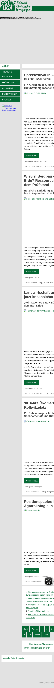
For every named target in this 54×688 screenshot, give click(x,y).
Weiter (37, 635)
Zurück (35, 629)
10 (29, 635)
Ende (46, 635)
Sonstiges (38, 388)
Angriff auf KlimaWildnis (38, 611)
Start (26, 629)
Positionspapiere (41, 577)
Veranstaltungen (40, 161)
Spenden (7, 100)
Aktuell (6, 66)
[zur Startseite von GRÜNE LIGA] (16, 14)
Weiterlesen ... (32, 155)
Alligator (7, 88)
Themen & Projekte (7, 74)
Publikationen (9, 94)
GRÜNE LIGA (8, 82)
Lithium (36, 278)
